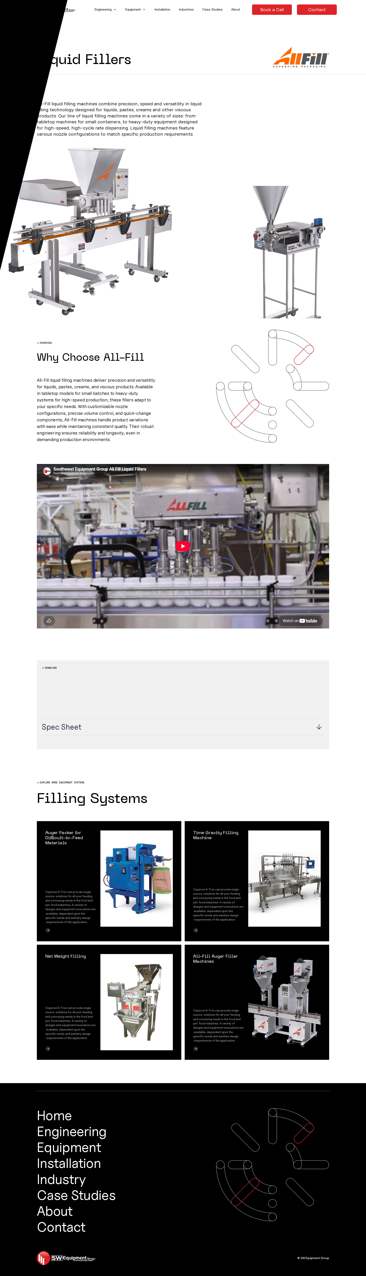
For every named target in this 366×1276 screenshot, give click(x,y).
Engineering (72, 1131)
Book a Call (272, 9)
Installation (162, 9)
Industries (186, 9)
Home (54, 1115)
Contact (317, 9)
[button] (105, 9)
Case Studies (212, 9)
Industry (61, 1179)
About (235, 9)
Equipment (69, 1147)
